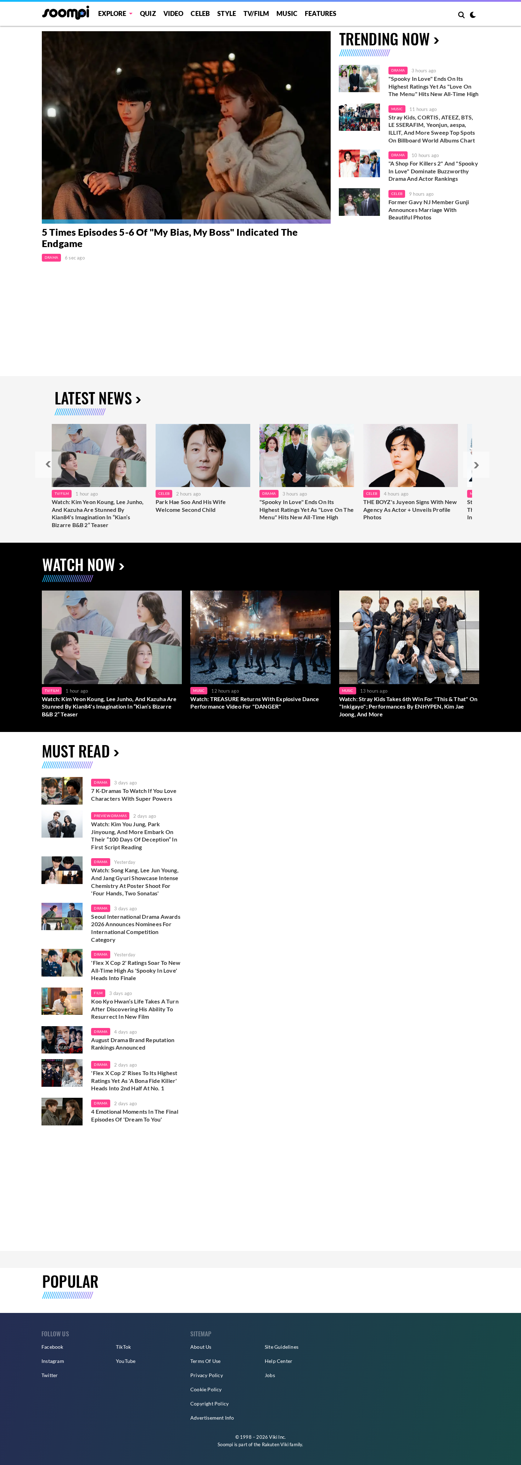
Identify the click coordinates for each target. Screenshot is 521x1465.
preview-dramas (110, 815)
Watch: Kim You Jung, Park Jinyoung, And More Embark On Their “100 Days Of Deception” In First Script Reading (134, 835)
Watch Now (78, 564)
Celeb (200, 13)
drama (100, 782)
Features (321, 13)
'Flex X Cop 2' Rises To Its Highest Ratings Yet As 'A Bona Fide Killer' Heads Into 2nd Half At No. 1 (134, 1080)
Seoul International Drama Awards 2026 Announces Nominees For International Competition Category (135, 928)
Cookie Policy (206, 1389)
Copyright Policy (209, 1403)
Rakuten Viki (275, 1444)
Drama (51, 257)
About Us (201, 1347)
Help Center (278, 1361)
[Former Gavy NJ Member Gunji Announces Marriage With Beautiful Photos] (359, 202)
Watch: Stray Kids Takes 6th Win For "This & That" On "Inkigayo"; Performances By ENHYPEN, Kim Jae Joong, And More (408, 706)
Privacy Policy (206, 1375)
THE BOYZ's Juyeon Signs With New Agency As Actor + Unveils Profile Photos (410, 509)
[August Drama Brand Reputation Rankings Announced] (62, 1040)
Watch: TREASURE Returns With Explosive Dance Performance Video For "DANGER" (254, 702)
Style (226, 13)
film (98, 993)
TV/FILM (256, 13)
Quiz (148, 13)
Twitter (49, 1375)
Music (286, 13)
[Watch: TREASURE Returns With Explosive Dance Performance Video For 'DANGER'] (260, 637)
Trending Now (384, 38)
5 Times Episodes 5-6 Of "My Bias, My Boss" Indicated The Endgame (170, 237)
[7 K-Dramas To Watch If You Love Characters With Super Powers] (62, 791)
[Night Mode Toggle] (472, 15)
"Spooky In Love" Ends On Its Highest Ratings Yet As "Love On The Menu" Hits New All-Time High (433, 86)
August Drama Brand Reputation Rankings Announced (132, 1043)
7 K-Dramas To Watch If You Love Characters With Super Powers (134, 794)
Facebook (52, 1347)
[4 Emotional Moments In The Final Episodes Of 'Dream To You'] (62, 1111)
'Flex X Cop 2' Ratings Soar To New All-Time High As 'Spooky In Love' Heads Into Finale (135, 970)
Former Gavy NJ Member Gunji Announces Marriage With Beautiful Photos (428, 209)
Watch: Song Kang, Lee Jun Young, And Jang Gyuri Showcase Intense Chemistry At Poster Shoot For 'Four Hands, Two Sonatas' (134, 881)
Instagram (52, 1361)
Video (173, 13)
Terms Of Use (205, 1361)
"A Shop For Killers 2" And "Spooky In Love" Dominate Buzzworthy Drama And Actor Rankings (433, 171)
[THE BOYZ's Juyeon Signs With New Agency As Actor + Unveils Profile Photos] (410, 455)
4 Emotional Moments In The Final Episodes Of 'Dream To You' (134, 1115)
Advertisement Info (212, 1418)
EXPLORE (112, 13)
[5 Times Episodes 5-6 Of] (186, 127)
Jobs (270, 1375)
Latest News (93, 397)
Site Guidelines (281, 1347)
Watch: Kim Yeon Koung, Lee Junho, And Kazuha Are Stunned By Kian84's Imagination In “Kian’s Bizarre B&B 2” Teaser (98, 513)
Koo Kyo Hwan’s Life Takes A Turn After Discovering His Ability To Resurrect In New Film (134, 1009)
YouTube (125, 1361)
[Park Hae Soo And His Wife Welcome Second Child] (203, 455)
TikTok (123, 1347)
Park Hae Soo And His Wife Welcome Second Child (191, 505)
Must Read (76, 750)
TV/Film (62, 493)
